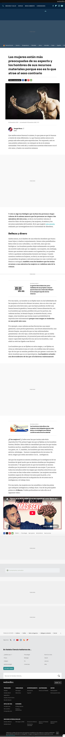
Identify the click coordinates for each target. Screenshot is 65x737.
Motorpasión (54, 690)
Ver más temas (8, 668)
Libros (40, 45)
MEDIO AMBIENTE (30, 6)
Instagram (59, 6)
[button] (18, 128)
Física (5, 658)
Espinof (29, 693)
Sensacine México (32, 721)
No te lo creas (48, 654)
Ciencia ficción (9, 45)
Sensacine (30, 690)
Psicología (24, 533)
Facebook (53, 6)
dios (45, 664)
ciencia (46, 661)
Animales (46, 45)
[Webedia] (61, 1)
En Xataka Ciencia (34, 283)
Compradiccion (8, 711)
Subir (56, 682)
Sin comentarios (15, 80)
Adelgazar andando (46, 633)
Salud (46, 658)
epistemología (8, 664)
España (59, 45)
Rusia (52, 45)
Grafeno (18, 633)
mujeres (32, 533)
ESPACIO (20, 6)
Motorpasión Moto (55, 693)
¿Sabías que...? (8, 654)
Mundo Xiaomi (7, 700)
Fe (24, 661)
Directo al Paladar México (43, 722)
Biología (26, 658)
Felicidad (33, 45)
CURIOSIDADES (41, 6)
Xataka (6, 690)
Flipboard (56, 6)
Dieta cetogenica (33, 633)
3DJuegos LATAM (19, 721)
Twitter (26, 80)
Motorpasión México (54, 722)
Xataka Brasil (7, 724)
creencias (27, 664)
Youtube (62, 6)
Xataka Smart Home (9, 697)
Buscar (58, 675)
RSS (24, 639)
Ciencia (18, 45)
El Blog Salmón (19, 706)
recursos (48, 533)
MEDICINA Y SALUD (10, 6)
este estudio (50, 224)
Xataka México (8, 721)
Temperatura (25, 45)
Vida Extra (18, 693)
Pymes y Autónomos (18, 709)
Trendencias (7, 706)
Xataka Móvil (7, 693)
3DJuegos (18, 690)
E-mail (31, 80)
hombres (40, 533)
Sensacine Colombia (30, 724)
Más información (10, 735)
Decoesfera (7, 709)
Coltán (24, 633)
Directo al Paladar (43, 690)
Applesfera (6, 695)
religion (6, 661)
